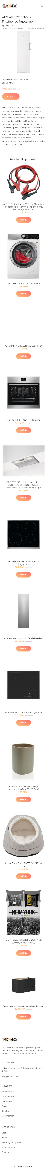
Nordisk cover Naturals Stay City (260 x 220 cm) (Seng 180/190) (23, 941)
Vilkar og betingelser (11, 1142)
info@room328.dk (10, 1076)
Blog (4, 1133)
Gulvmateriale (8, 1096)
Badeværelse (8, 1091)
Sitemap (5, 1152)
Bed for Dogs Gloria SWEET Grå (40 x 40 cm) (23, 864)
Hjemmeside (7, 25)
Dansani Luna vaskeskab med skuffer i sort (23, 1006)
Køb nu (10, 96)
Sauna (5, 1106)
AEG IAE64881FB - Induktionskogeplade (23, 712)
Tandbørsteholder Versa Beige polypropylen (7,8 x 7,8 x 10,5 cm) (23, 788)
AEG (28, 79)
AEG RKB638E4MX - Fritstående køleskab (23, 638)
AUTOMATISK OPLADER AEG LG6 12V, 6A (23, 346)
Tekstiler (6, 1111)
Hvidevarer (7, 1101)
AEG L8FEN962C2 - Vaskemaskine (23, 283)
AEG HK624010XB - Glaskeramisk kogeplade (23, 563)
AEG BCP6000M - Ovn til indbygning (23, 420)
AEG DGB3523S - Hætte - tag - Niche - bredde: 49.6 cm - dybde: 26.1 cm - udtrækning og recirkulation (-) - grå (24, 485)
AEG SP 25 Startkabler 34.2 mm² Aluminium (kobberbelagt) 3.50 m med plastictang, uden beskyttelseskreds (23, 207)
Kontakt (5, 1137)
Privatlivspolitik (8, 1147)
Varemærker (19, 79)
